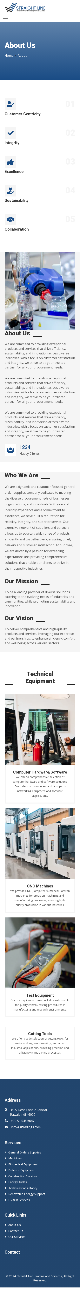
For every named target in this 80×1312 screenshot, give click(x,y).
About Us (14, 1225)
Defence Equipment (21, 1170)
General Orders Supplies (24, 1152)
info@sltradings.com (26, 1127)
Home (9, 55)
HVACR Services (19, 1200)
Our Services (16, 1237)
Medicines (15, 1158)
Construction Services (22, 1176)
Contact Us (15, 1231)
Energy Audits (17, 1182)
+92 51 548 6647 (22, 1121)
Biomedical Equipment (23, 1164)
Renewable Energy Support (26, 1194)
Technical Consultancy (22, 1188)
